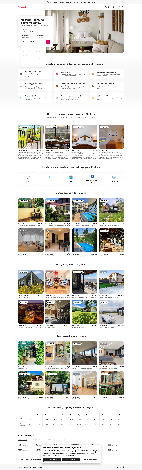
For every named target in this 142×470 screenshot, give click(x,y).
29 (39, 62)
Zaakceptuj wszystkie (52, 459)
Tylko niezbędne (71, 459)
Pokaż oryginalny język (88, 2)
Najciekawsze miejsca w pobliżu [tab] (56, 439)
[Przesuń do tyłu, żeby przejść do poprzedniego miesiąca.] (23, 41)
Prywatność (33, 467)
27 (33, 62)
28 (36, 62)
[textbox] (28, 37)
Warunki (40, 467)
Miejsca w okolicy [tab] (23, 439)
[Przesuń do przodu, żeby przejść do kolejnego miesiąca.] (42, 41)
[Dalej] (74, 121)
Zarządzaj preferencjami (89, 459)
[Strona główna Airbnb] (22, 7)
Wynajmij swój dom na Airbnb (114, 7)
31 (23, 65)
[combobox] (35, 31)
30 (43, 62)
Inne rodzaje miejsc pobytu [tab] (37, 439)
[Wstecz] (68, 121)
